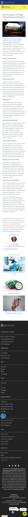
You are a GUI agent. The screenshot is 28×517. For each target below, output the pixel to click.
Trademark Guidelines (7, 439)
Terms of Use (4, 444)
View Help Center (14, 494)
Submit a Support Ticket (14, 496)
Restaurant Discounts (7, 406)
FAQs (2, 455)
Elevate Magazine (5, 425)
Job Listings (4, 353)
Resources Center (6, 355)
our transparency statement (18, 489)
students (17, 71)
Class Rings (4, 374)
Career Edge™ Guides (7, 404)
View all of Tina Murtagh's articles (11, 249)
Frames (3, 371)
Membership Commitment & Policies (11, 457)
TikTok (3, 392)
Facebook (3, 383)
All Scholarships (5, 344)
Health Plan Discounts (7, 409)
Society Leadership (6, 423)
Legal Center (4, 434)
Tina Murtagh (14, 244)
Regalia (3, 369)
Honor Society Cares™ (7, 420)
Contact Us (17, 504)
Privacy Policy (5, 441)
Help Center (4, 453)
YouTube (3, 388)
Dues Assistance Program (8, 336)
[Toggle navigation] (24, 7)
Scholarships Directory (7, 339)
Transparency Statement (7, 436)
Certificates (4, 401)
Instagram (3, 390)
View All (3, 411)
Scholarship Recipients (7, 341)
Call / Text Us (4, 460)
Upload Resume (5, 358)
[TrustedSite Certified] (13, 509)
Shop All (3, 366)
